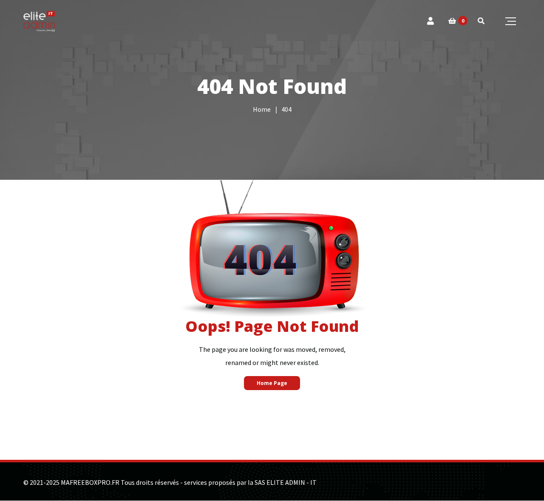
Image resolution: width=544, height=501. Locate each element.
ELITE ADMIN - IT (291, 482)
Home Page (272, 383)
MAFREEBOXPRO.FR (90, 482)
